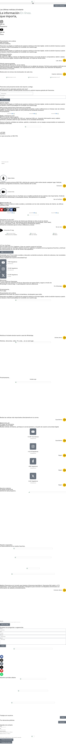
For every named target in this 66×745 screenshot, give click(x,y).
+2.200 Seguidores (12, 274)
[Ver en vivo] (64, 227)
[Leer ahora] (64, 60)
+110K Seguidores (12, 261)
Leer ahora (59, 60)
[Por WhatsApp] (64, 286)
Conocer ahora (58, 590)
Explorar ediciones (57, 74)
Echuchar (59, 185)
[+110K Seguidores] (3, 262)
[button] (33, 3)
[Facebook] (11, 209)
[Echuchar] (64, 186)
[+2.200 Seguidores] (3, 275)
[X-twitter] (14, 209)
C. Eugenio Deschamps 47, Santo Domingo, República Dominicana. (10, 622)
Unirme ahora (58, 337)
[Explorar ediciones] (64, 74)
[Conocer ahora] (64, 590)
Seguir (60, 455)
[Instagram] (4, 209)
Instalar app (33, 379)
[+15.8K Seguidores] (3, 269)
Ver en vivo (59, 227)
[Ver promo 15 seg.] (1, 230)
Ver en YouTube (57, 199)
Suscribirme (58, 419)
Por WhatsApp (58, 286)
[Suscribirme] (64, 419)
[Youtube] (1, 209)
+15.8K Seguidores (12, 268)
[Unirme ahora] (64, 337)
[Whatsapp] (1, 674)
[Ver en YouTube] (64, 199)
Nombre (1, 628)
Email (1, 631)
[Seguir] (64, 455)
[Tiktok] (1, 663)
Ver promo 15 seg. (9, 230)
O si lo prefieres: (2, 95)
